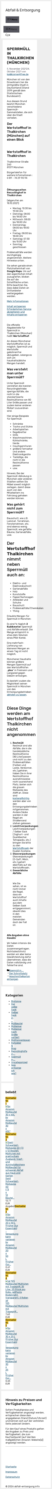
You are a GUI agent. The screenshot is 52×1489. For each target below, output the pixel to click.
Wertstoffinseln (21, 848)
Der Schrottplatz (18, 973)
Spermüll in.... (16, 970)
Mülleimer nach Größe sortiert (16, 1033)
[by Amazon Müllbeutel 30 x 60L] (11, 1114)
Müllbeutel (17, 1023)
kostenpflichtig (21, 798)
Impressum (11, 1471)
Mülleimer (16, 1026)
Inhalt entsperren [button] (16, 306)
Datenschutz (12, 1477)
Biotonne (16, 1001)
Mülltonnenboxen (20, 1040)
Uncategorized (19, 1062)
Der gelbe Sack (14, 1007)
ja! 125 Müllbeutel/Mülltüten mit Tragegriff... (17, 1306)
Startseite (10, 1466)
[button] (8, 35)
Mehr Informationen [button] (18, 301)
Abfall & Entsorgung (22, 10)
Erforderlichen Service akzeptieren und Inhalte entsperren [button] (19, 312)
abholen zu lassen (16, 694)
